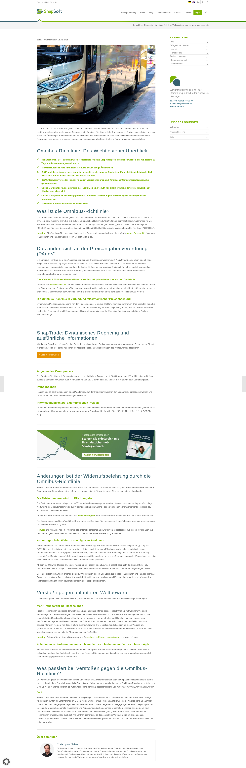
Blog (172, 41)
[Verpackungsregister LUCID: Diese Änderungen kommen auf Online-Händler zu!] (244, 384)
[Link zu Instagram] (207, 2)
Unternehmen (176, 63)
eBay (172, 137)
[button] (6, 762)
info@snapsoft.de (184, 104)
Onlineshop (174, 127)
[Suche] (206, 12)
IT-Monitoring (176, 53)
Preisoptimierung (177, 56)
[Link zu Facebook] (203, 2)
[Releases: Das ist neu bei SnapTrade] (2, 384)
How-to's (174, 49)
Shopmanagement (178, 60)
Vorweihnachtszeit (57, 284)
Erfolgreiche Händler (179, 45)
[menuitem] (128, 12)
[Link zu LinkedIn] (198, 2)
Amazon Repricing (177, 132)
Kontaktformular (177, 106)
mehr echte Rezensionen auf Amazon (104, 637)
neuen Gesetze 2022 (137, 233)
